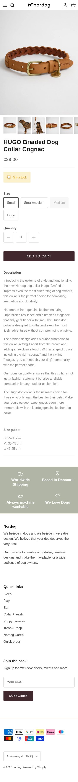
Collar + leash (13, 614)
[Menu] (5, 5)
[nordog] (39, 5)
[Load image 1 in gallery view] (39, 62)
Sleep (7, 594)
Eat (5, 607)
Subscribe (18, 695)
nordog (17, 767)
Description (12, 272)
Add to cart (38, 256)
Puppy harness (14, 621)
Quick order (11, 641)
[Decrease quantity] (8, 237)
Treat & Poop (12, 628)
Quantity (9, 228)
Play (6, 600)
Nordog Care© (13, 635)
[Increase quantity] (34, 237)
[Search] (14, 5)
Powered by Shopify (34, 767)
